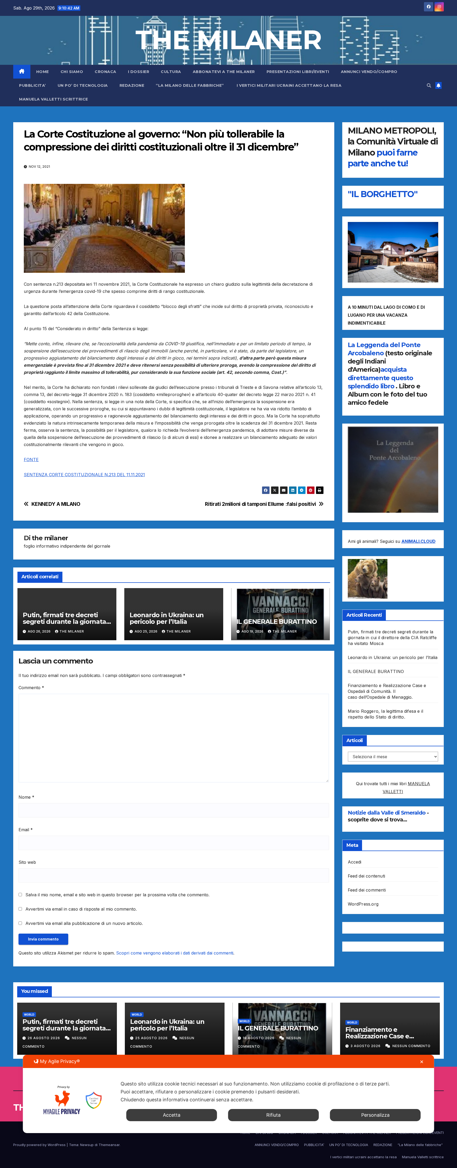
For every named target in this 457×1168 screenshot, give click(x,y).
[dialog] (228, 1094)
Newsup (87, 1145)
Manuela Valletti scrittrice (53, 99)
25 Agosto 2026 (152, 1038)
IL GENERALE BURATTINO (276, 621)
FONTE (31, 459)
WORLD (29, 1014)
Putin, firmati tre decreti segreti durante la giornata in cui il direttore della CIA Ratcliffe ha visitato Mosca (392, 637)
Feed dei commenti (367, 890)
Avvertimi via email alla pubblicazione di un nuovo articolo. (84, 923)
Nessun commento (411, 1046)
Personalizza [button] (375, 1115)
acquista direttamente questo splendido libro (380, 378)
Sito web (27, 862)
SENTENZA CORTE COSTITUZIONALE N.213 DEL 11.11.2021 (84, 474)
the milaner (50, 538)
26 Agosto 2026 (44, 1038)
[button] (429, 85)
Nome (26, 797)
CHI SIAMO (72, 71)
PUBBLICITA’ (32, 85)
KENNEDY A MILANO (55, 504)
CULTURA (171, 71)
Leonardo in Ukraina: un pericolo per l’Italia (167, 618)
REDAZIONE (132, 85)
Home (42, 71)
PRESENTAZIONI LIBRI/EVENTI (298, 71)
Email (26, 829)
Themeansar (109, 1145)
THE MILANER (228, 40)
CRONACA (105, 71)
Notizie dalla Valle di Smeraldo (387, 813)
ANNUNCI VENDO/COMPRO (369, 71)
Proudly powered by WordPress (40, 1145)
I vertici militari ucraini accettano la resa (289, 85)
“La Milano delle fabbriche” (190, 85)
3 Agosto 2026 (366, 1046)
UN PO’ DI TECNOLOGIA (83, 85)
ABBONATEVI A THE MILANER (224, 71)
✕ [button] (422, 1062)
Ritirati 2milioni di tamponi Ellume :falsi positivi (260, 504)
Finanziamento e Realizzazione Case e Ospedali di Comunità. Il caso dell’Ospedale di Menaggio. (387, 691)
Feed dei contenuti (366, 876)
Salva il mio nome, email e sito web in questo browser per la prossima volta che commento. (117, 894)
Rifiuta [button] (273, 1115)
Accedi (355, 862)
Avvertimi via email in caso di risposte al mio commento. (81, 909)
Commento (31, 687)
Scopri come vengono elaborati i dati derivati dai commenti (174, 953)
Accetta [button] (171, 1115)
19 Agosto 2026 (259, 1038)
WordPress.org (363, 904)
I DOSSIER (138, 71)
